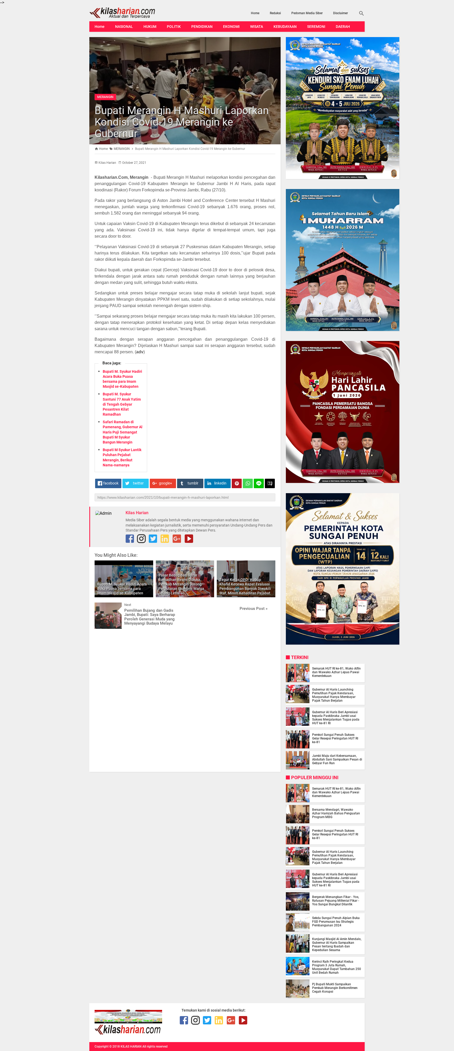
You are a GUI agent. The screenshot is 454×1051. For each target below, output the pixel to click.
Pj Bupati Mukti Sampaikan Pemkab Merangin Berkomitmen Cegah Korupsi (335, 987)
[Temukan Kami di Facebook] (129, 538)
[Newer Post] (102, 606)
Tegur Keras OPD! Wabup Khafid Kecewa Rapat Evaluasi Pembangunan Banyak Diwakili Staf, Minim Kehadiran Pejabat (245, 586)
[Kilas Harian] (128, 1033)
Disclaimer (340, 13)
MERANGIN (105, 97)
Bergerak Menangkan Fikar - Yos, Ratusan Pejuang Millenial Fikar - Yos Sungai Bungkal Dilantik (335, 900)
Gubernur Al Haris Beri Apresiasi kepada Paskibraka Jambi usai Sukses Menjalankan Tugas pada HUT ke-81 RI (335, 717)
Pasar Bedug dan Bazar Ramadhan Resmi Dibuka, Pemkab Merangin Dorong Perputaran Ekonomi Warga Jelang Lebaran (181, 584)
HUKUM (149, 26)
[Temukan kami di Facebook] (183, 1020)
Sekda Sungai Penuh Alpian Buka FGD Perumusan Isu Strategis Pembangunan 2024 (336, 921)
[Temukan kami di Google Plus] (177, 539)
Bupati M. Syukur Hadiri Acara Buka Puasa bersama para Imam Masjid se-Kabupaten (122, 588)
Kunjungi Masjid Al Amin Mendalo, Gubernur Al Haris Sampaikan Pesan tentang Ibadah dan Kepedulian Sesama (337, 944)
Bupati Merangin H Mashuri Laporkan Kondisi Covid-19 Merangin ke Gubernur (182, 122)
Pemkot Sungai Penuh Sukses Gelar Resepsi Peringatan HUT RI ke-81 (335, 738)
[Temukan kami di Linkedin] (164, 538)
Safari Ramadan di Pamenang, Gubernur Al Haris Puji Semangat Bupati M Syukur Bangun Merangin (122, 432)
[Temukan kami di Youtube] (189, 538)
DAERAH (343, 26)
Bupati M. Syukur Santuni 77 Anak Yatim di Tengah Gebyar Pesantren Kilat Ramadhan (122, 404)
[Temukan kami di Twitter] (152, 538)
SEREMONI (316, 26)
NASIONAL (124, 26)
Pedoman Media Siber (307, 13)
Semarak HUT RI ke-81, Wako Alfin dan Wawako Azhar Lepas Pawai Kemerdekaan (336, 672)
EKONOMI (231, 26)
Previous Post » (253, 608)
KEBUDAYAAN (285, 26)
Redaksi (275, 13)
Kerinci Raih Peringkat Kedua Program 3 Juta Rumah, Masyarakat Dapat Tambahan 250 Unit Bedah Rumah (336, 967)
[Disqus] (185, 700)
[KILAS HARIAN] (130, 13)
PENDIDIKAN (202, 26)
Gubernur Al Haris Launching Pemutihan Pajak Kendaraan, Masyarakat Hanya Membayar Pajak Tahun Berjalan (333, 695)
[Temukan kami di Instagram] (141, 538)
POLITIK (174, 26)
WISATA (256, 26)
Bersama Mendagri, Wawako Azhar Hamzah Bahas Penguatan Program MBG (336, 813)
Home (255, 13)
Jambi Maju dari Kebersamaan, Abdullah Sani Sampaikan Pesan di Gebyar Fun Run (337, 759)
